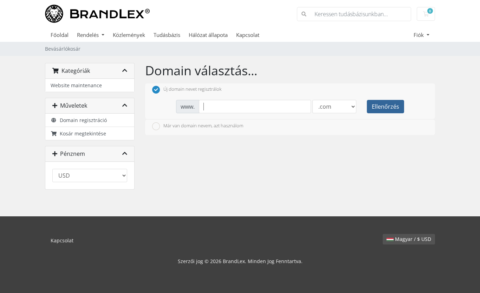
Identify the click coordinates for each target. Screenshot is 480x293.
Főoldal (60, 34)
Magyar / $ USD (412, 239)
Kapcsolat (247, 34)
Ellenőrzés (385, 106)
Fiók (419, 34)
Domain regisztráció (82, 120)
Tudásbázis (167, 34)
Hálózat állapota (208, 34)
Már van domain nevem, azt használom (203, 125)
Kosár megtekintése (81, 133)
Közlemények (129, 34)
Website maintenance (76, 85)
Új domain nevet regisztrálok (192, 89)
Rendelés (88, 34)
